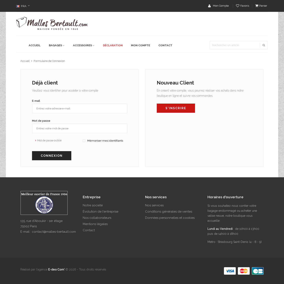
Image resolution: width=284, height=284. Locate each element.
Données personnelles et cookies (170, 218)
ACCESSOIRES (82, 45)
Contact (89, 230)
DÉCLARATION (113, 45)
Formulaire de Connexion (49, 60)
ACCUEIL (35, 45)
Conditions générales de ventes (168, 211)
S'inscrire (175, 108)
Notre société (93, 205)
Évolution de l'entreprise (100, 211)
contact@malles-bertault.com (54, 232)
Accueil (25, 60)
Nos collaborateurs (97, 218)
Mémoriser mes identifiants (105, 140)
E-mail (36, 100)
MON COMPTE (140, 45)
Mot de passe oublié (49, 140)
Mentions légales (95, 224)
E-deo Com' (56, 269)
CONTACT (165, 45)
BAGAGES (55, 45)
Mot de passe (41, 120)
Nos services (154, 205)
